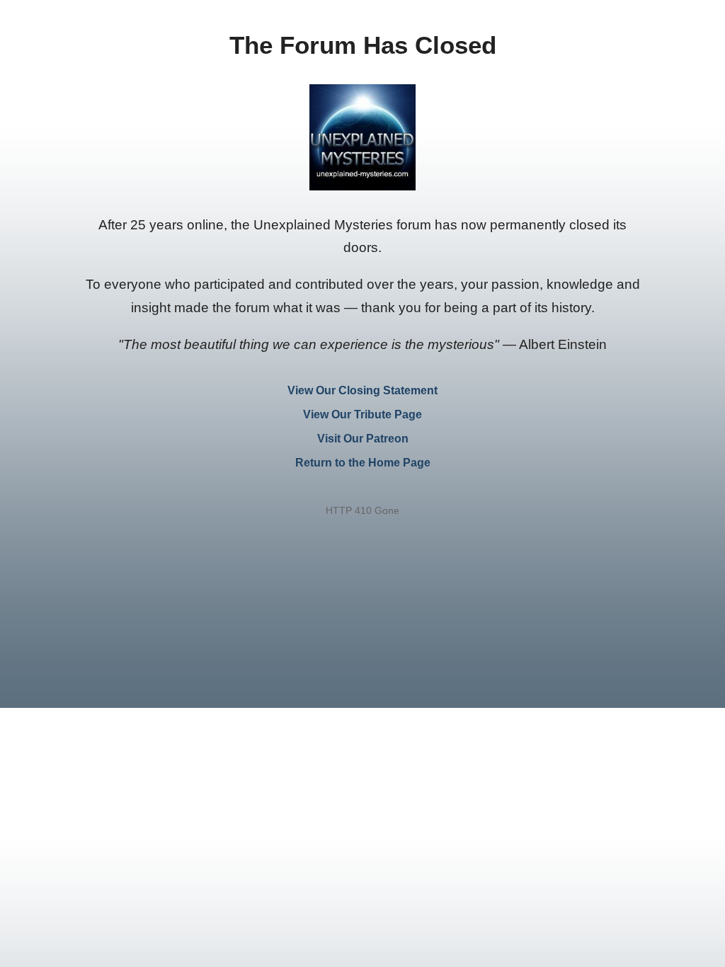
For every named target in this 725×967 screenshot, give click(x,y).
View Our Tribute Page (362, 414)
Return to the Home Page (362, 463)
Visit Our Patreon (363, 439)
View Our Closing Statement (362, 390)
